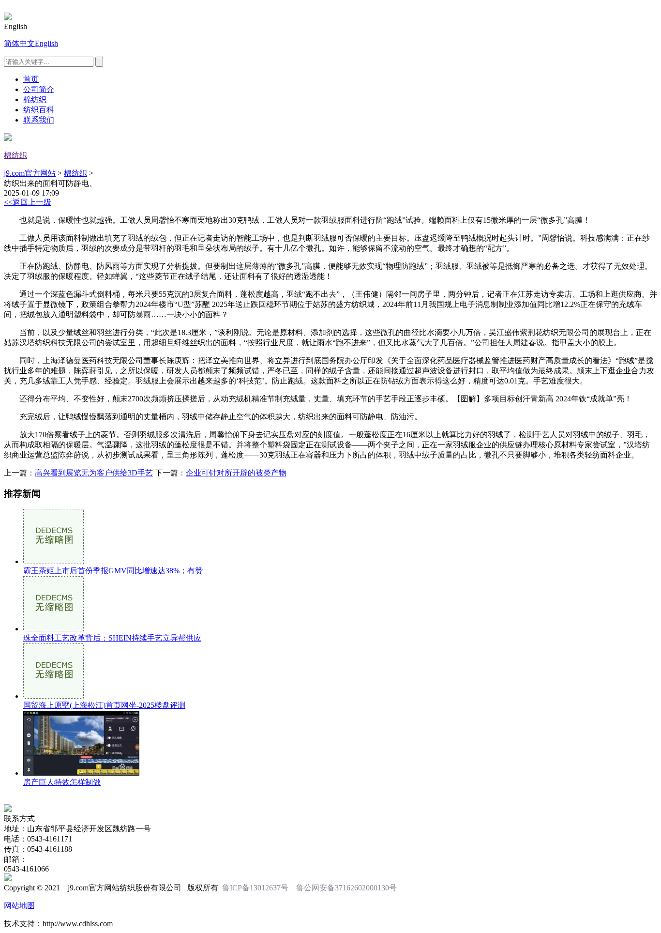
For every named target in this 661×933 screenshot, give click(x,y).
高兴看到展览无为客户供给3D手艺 (94, 473)
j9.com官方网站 (30, 173)
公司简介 (38, 89)
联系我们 (38, 120)
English (46, 43)
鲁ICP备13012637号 (255, 888)
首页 (31, 79)
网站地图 (19, 906)
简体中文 (19, 43)
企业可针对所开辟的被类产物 (236, 473)
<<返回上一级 (27, 202)
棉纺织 (34, 99)
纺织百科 (38, 110)
